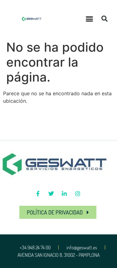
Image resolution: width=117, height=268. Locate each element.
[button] (89, 19)
